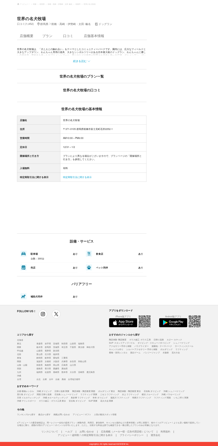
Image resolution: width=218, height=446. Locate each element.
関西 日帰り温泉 (44, 394)
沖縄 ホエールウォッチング (55, 397)
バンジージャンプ (151, 352)
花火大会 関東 (106, 400)
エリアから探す (25, 334)
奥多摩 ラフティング (80, 397)
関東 (19, 347)
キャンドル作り (116, 349)
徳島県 (39, 368)
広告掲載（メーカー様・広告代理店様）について (127, 431)
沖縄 (19, 375)
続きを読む (80, 61)
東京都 (81, 347)
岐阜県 (48, 357)
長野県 (48, 350)
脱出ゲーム (135, 352)
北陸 (19, 354)
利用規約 (165, 431)
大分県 (73, 372)
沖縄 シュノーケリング (174, 391)
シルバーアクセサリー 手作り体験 (141, 349)
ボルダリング (166, 349)
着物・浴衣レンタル (118, 352)
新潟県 (56, 350)
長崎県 (56, 372)
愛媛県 (56, 368)
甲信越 (20, 350)
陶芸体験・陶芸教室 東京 (129, 391)
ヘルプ (68, 431)
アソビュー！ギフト (82, 414)
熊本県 (64, 372)
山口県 (73, 364)
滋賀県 (39, 361)
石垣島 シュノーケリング (65, 394)
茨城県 (56, 347)
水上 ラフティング (130, 394)
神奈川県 (91, 347)
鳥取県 (39, 364)
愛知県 (56, 357)
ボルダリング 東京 (106, 391)
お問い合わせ (87, 431)
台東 (45, 379)
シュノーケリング (181, 342)
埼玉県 (64, 347)
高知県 (64, 368)
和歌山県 (82, 361)
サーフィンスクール (184, 345)
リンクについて (49, 431)
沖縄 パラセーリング (170, 394)
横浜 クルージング (150, 394)
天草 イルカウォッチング (28, 397)
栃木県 (39, 347)
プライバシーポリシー (132, 435)
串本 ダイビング (100, 397)
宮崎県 (81, 372)
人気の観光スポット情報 (105, 414)
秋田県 (64, 343)
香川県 (48, 368)
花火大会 (176, 352)
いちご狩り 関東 (181, 397)
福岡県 (39, 372)
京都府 (48, 361)
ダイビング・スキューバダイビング (154, 342)
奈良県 (73, 361)
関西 (19, 361)
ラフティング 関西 (162, 397)
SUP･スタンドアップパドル (122, 342)
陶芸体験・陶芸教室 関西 (83, 391)
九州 (19, 372)
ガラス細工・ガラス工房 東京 (52, 400)
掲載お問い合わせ (61, 414)
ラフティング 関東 (88, 394)
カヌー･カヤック (174, 339)
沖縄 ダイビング (44, 391)
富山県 (39, 354)
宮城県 (56, 343)
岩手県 (48, 343)
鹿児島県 (91, 372)
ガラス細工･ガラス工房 (140, 339)
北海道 (20, 339)
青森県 (39, 343)
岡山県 (56, 364)
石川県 (48, 354)
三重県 (64, 357)
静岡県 (39, 357)
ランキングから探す (26, 414)
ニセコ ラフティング (109, 394)
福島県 (81, 343)
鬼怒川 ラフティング (119, 397)
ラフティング (181, 349)
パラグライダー (141, 345)
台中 (51, 379)
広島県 (64, 364)
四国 (19, 368)
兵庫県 (64, 361)
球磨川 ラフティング (141, 397)
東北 (19, 343)
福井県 (56, 354)
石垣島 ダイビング (152, 391)
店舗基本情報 (94, 35)
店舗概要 (26, 35)
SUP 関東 (93, 400)
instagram (43, 314)
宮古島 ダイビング (77, 400)
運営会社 (155, 435)
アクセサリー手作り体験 (120, 345)
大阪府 (56, 361)
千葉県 (73, 347)
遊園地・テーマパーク (162, 345)
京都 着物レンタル (25, 391)
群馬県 (48, 347)
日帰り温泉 (159, 339)
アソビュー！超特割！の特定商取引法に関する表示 (85, 435)
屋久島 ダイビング (25, 394)
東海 (19, 357)
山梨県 (39, 350)
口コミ (68, 35)
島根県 (48, 364)
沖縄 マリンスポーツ (26, 400)
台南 (57, 379)
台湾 (19, 379)
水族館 (166, 352)
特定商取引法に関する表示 (77, 177)
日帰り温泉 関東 (61, 391)
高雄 (64, 379)
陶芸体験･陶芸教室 (117, 339)
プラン (47, 35)
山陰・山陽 (22, 364)
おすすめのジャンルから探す (124, 334)
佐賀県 (48, 372)
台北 (38, 379)
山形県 (73, 343)
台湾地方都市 (74, 379)
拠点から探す (44, 414)
